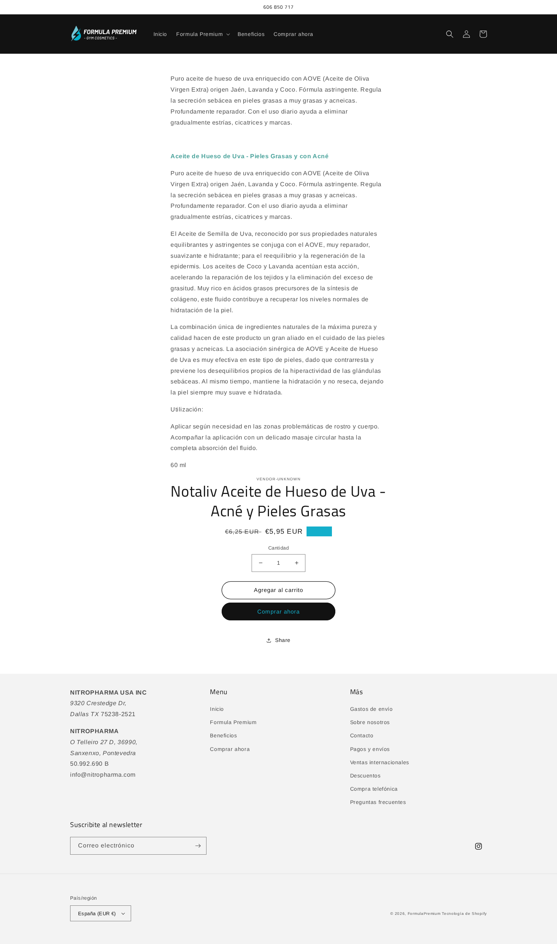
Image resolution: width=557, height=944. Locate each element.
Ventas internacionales (379, 762)
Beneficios (223, 735)
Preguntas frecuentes (378, 802)
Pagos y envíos (370, 749)
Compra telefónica (374, 789)
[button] (202, 34)
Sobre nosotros (370, 722)
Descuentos (365, 776)
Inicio (217, 709)
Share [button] (283, 640)
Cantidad (278, 548)
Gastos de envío (371, 709)
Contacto (362, 735)
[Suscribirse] (197, 846)
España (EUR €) (97, 913)
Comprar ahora (278, 611)
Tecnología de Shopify (464, 913)
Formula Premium (233, 722)
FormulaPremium (424, 913)
